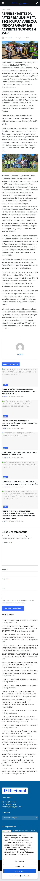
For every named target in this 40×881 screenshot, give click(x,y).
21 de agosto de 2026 (16, 397)
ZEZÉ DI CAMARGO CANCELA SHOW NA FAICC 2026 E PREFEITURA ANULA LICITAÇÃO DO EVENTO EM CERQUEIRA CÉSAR (20, 648)
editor (10, 38)
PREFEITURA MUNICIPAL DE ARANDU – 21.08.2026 (19, 685)
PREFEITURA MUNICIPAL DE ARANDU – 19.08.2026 (19, 748)
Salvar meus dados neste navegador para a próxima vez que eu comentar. (18, 601)
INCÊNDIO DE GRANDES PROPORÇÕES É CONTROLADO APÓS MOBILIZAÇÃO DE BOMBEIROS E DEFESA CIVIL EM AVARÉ (20, 423)
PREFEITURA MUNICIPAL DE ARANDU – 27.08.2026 (19, 620)
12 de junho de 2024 (22, 38)
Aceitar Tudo (19, 871)
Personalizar (19, 861)
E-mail (5, 579)
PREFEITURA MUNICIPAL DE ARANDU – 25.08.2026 (19, 679)
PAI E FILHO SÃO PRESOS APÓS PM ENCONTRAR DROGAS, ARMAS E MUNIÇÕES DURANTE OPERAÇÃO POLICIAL (19, 733)
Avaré (9, 10)
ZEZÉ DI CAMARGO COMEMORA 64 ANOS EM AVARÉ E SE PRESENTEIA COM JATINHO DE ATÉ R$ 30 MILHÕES (19, 771)
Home (3, 10)
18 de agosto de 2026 (16, 521)
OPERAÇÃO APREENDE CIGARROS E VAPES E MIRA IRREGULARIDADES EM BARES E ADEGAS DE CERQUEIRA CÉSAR (19, 664)
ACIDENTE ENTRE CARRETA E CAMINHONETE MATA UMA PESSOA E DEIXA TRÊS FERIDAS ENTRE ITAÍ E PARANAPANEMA (20, 628)
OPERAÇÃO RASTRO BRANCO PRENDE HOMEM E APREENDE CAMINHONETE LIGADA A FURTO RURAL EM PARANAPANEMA (19, 742)
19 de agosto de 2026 (16, 457)
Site (3, 589)
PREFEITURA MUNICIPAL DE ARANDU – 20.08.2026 (19, 725)
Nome (5, 569)
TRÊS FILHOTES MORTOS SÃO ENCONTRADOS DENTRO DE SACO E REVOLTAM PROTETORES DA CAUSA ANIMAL (19, 719)
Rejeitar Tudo (19, 866)
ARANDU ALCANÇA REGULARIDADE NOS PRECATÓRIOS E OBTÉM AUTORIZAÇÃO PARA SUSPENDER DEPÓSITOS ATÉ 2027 (18, 637)
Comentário (7, 543)
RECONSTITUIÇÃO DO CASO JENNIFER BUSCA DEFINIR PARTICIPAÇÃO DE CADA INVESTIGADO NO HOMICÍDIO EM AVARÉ (19, 391)
